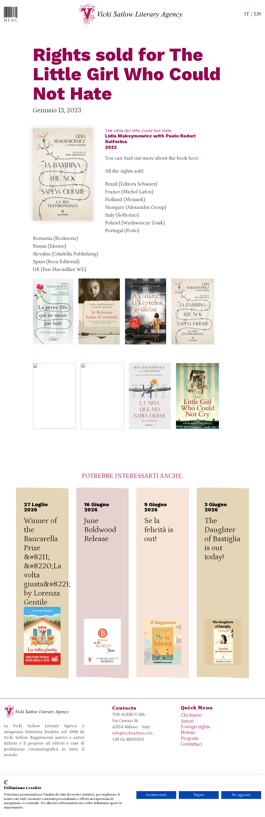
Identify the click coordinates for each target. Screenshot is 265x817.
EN (257, 14)
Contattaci (191, 744)
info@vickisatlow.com (132, 733)
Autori (187, 721)
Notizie (188, 732)
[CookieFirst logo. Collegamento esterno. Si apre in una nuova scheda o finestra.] (6, 782)
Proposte (190, 738)
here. (194, 158)
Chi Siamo (191, 715)
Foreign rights (195, 727)
